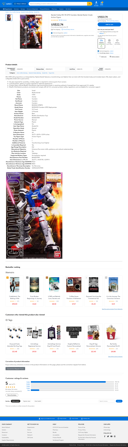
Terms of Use (81, 427)
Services (16, 9)
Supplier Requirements (8, 440)
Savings (23, 9)
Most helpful (38, 401)
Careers (61, 9)
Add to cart (109, 24)
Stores (29, 430)
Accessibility (56, 435)
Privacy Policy (82, 430)
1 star (28, 390)
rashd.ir (65, 33)
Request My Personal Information (87, 435)
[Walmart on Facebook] (105, 436)
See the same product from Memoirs (112, 309)
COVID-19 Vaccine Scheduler (60, 427)
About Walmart (6, 427)
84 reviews (64, 20)
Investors (4, 435)
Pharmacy (54, 9)
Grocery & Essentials (32, 9)
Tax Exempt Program (58, 440)
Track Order (75, 418)
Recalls (54, 432)
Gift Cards (30, 437)
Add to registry (115, 56)
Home (7, 12)
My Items (68, 9)
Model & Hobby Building (27, 12)
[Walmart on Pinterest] (115, 436)
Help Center (63, 418)
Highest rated (26, 401)
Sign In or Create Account (48, 418)
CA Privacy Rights (83, 432)
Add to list (103, 56)
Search (119, 401)
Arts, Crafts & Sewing (15, 12)
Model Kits (36, 12)
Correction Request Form (15, 369)
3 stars (28, 386)
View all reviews (11, 395)
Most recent (15, 401)
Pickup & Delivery (44, 9)
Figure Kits (51, 73)
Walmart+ (30, 435)
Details (111, 53)
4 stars (28, 384)
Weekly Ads (86, 418)
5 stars (28, 382)
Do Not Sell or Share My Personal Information (97, 445)
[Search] (89, 4)
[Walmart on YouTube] (111, 436)
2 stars (28, 388)
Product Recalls (57, 437)
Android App (107, 430)
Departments (8, 9)
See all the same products (115, 356)
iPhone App (107, 427)
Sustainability (5, 437)
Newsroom (5, 432)
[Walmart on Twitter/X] (108, 436)
